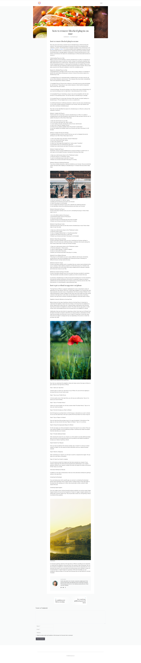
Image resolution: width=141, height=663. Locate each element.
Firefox (61, 49)
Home (101, 3)
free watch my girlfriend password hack (80, 601)
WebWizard (74, 36)
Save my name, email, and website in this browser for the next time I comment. (55, 635)
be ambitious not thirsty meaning (60, 601)
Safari (52, 49)
